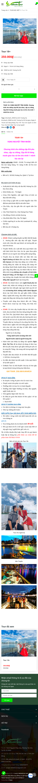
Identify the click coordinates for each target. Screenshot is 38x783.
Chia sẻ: (3, 127)
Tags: (3, 118)
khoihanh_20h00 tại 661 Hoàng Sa (16, 118)
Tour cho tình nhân (7, 125)
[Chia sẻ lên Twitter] (11, 127)
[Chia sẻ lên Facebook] (8, 127)
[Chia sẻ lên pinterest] (14, 127)
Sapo (10, 780)
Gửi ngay (7, 700)
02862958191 (24, 765)
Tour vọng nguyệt (19, 125)
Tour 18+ (18, 122)
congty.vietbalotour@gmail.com (16, 768)
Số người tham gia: (7, 84)
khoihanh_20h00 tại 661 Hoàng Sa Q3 (13, 120)
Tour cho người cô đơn (29, 122)
